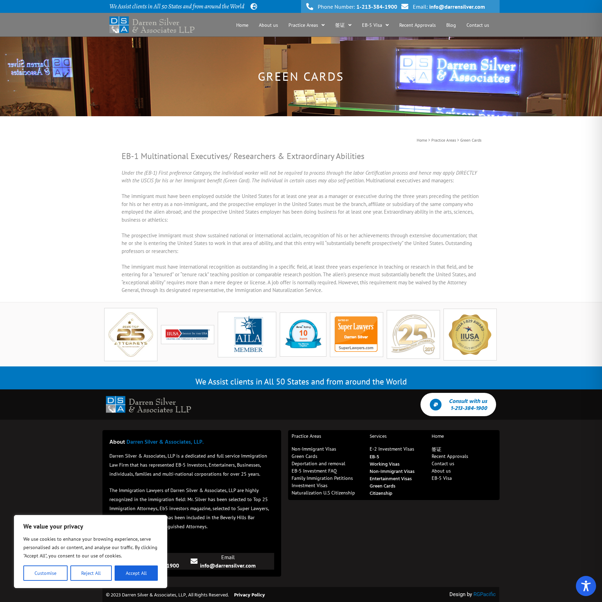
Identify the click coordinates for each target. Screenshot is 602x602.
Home (242, 25)
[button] (306, 25)
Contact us (477, 25)
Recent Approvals (417, 25)
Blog (451, 25)
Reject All (91, 573)
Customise (45, 573)
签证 (340, 25)
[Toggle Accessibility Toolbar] (586, 586)
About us (268, 25)
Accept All (136, 573)
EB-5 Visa (372, 25)
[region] (90, 551)
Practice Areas (303, 25)
